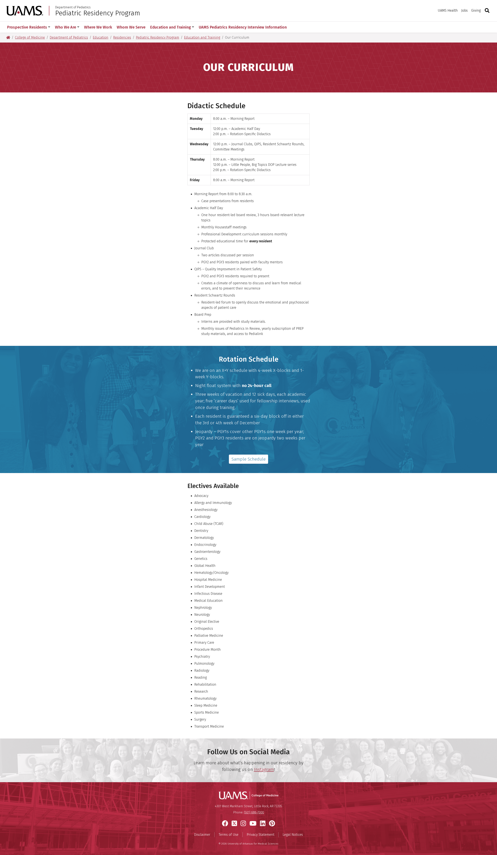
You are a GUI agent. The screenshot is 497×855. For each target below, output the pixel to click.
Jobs (464, 10)
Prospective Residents (27, 27)
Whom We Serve (131, 27)
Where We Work (98, 27)
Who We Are (65, 27)
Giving (476, 10)
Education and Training (170, 27)
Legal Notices (293, 834)
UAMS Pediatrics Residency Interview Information (243, 27)
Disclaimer (202, 834)
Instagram (264, 769)
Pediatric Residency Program (97, 13)
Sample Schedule (248, 459)
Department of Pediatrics (73, 7)
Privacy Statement (260, 834)
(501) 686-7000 (254, 812)
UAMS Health (448, 10)
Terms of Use (228, 834)
